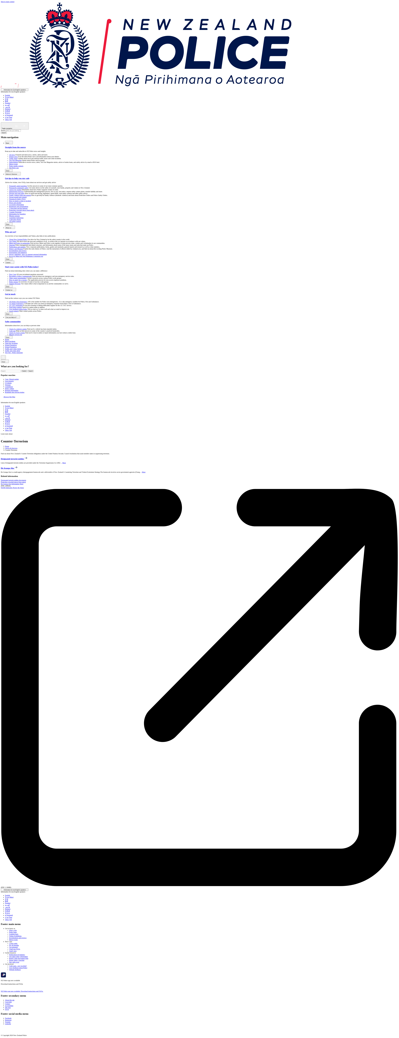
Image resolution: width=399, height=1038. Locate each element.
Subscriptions (13, 162)
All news (12, 155)
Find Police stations (15, 307)
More (64, 463)
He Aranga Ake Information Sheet (12, 484)
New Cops (12, 274)
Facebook (8, 1018)
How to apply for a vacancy (18, 280)
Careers (8, 262)
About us (9, 228)
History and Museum (16, 249)
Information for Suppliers (17, 214)
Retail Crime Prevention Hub (18, 958)
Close (8, 171)
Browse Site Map (9, 397)
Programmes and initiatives (18, 252)
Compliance (9, 387)
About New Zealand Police (18, 239)
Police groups (13, 282)
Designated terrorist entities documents (13, 480)
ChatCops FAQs (14, 949)
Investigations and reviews (17, 251)
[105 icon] (7, 436)
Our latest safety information (18, 956)
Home (7, 339)
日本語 (7, 111)
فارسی (7, 107)
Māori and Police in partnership (19, 243)
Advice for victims (15, 190)
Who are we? (10, 232)
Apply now (13, 951)
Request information (11, 390)
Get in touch (10, 294)
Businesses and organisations (18, 206)
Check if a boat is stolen (17, 333)
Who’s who (13, 930)
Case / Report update (12, 379)
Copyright (8, 1002)
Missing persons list (15, 335)
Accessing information (16, 205)
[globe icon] (2, 401)
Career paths (13, 943)
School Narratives (11, 345)
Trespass (8, 385)
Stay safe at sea (14, 962)
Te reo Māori (9, 97)
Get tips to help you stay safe (17, 178)
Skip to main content (7, 2)
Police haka (13, 932)
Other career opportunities (17, 278)
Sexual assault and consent (18, 197)
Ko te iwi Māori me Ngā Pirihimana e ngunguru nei (26, 256)
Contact (7, 1004)
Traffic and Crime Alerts (13, 349)
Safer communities (13, 321)
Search (3, 130)
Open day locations (11, 343)
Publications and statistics (17, 247)
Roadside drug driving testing (14, 392)
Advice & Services (11, 174)
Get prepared (13, 947)
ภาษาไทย (8, 117)
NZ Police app (14, 168)
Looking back (13, 934)
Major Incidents (10, 341)
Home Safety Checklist (16, 960)
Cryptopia (8, 383)
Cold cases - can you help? (18, 966)
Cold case (12, 331)
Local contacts (14, 311)
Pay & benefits (14, 945)
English (7, 95)
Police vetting (9, 388)
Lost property (9, 381)
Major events (13, 164)
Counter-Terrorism (15, 212)
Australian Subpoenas (16, 218)
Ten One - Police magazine (14, 353)
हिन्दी (6, 101)
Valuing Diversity (15, 284)
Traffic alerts (13, 158)
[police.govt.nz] (146, 87)
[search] (3, 357)
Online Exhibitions (15, 936)
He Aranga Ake (8, 468)
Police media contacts (16, 166)
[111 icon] (3, 436)
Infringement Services (16, 191)
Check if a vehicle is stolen (18, 329)
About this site (9, 1000)
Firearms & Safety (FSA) (17, 199)
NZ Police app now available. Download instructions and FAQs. (22, 991)
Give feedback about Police (18, 309)
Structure (12, 245)
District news (13, 157)
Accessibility (9, 1006)
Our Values (13, 241)
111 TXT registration (16, 305)
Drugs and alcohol (15, 203)
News (8, 143)
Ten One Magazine (15, 160)
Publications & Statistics (17, 955)
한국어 (7, 113)
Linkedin (8, 1024)
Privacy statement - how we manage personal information (28, 254)
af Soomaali (9, 115)
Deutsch (7, 109)
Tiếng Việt (8, 120)
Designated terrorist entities (12, 459)
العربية (7, 105)
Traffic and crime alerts (12, 351)
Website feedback (15, 970)
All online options (15, 221)
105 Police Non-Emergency (18, 302)
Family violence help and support (20, 195)
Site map (8, 1007)
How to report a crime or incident (20, 201)
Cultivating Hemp (15, 220)
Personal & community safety (18, 188)
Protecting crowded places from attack (21, 210)
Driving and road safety (17, 193)
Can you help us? (11, 317)
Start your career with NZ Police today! (22, 267)
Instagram (8, 1020)
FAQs (7, 1009)
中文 (6, 99)
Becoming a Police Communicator (20, 276)
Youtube (7, 1022)
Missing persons (14, 216)
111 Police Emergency (16, 303)
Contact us (9, 290)
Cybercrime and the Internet (18, 208)
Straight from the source (15, 147)
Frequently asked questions (18, 186)
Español (7, 103)
